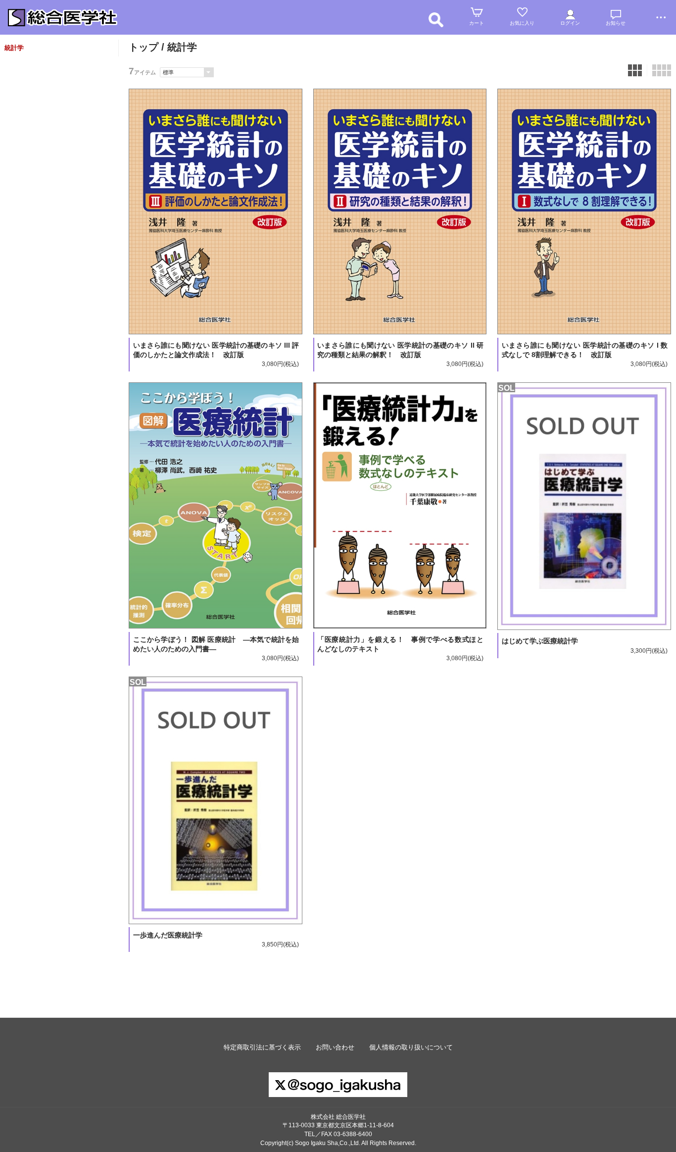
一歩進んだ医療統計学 (167, 935)
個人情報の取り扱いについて (411, 1047)
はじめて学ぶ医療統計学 (540, 641)
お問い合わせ (335, 1047)
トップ (143, 47)
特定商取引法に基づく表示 (262, 1047)
